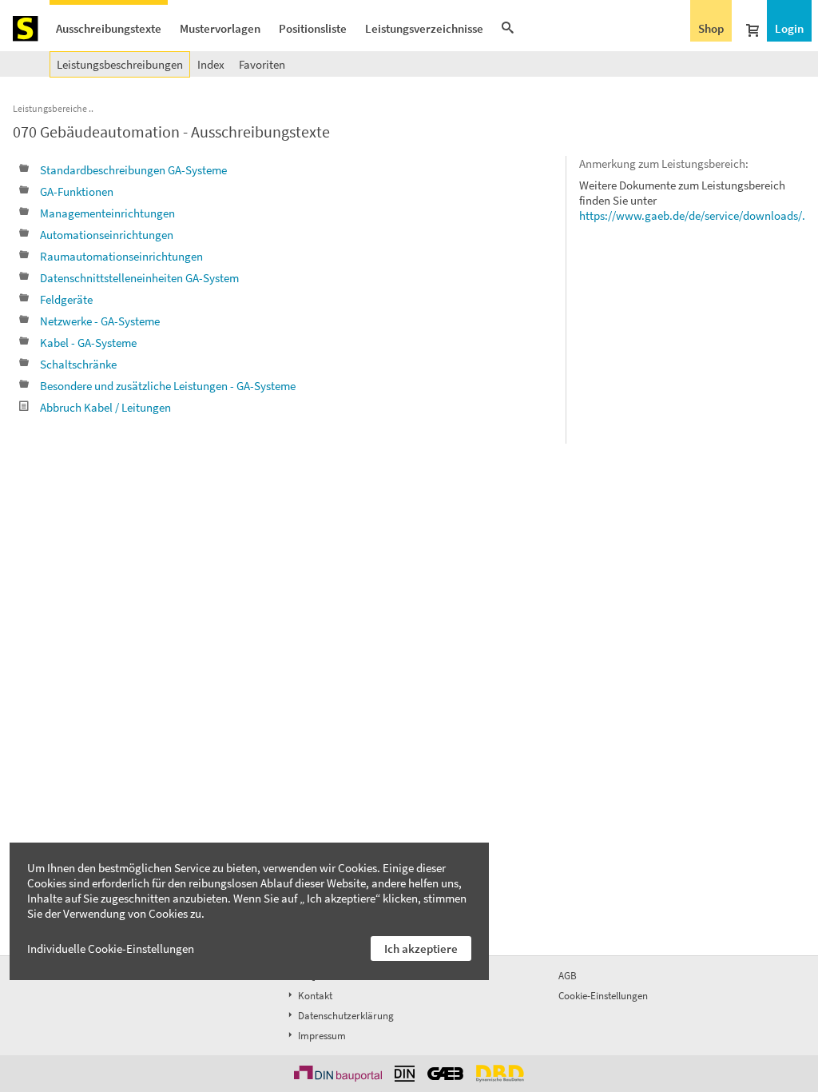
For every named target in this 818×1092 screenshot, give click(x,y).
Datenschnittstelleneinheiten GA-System (139, 277)
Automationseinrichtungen (106, 234)
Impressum (321, 1035)
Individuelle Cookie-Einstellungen (110, 948)
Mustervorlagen (220, 28)
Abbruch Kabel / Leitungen (105, 407)
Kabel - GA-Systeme (88, 342)
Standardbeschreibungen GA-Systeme (133, 169)
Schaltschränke (78, 364)
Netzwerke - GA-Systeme (100, 321)
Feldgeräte (66, 299)
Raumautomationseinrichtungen (121, 256)
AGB (567, 975)
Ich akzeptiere (421, 948)
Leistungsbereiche (50, 108)
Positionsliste (313, 28)
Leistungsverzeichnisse (424, 28)
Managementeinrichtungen (107, 213)
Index (210, 64)
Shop (711, 28)
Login (789, 28)
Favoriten (262, 64)
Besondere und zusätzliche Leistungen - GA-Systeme (168, 385)
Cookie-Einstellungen (603, 995)
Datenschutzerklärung (345, 1015)
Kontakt (314, 995)
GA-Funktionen (76, 191)
